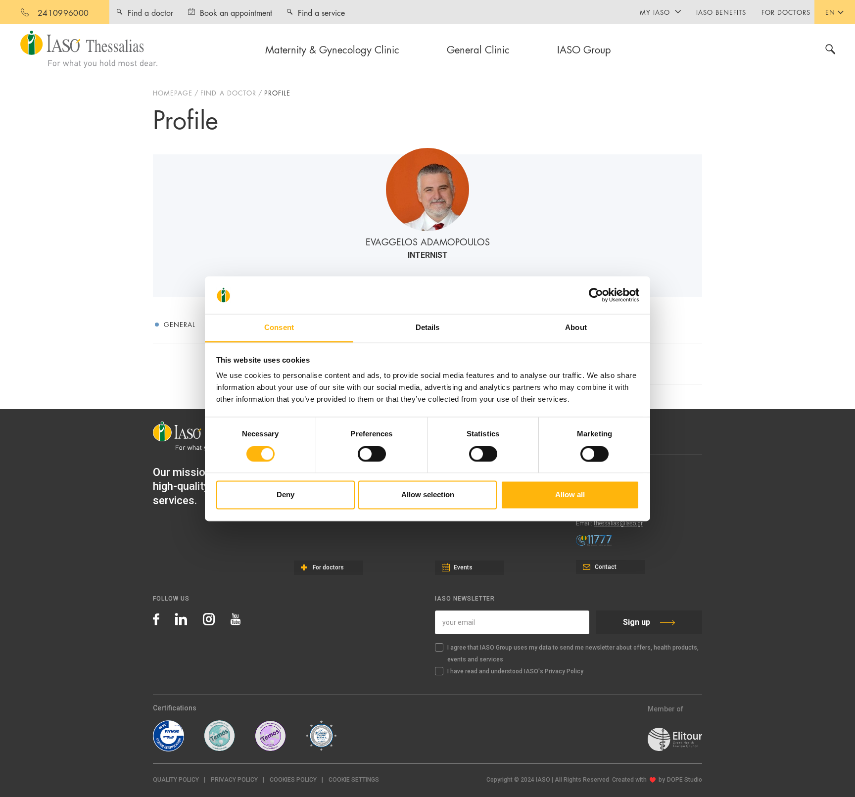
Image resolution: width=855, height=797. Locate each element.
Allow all (570, 495)
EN (830, 12)
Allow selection (427, 495)
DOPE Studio (684, 779)
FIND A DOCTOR (228, 92)
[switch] (372, 454)
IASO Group (584, 49)
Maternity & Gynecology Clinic (332, 49)
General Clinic (478, 49)
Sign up (636, 622)
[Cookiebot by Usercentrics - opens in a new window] (596, 294)
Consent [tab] (279, 328)
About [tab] (576, 328)
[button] (354, 780)
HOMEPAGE (172, 92)
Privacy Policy (234, 779)
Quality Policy (176, 779)
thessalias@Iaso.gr (618, 523)
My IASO (655, 12)
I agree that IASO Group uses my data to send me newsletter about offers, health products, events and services (573, 653)
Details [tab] (428, 328)
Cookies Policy (293, 779)
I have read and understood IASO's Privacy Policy (515, 671)
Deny (285, 495)
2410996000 (63, 12)
